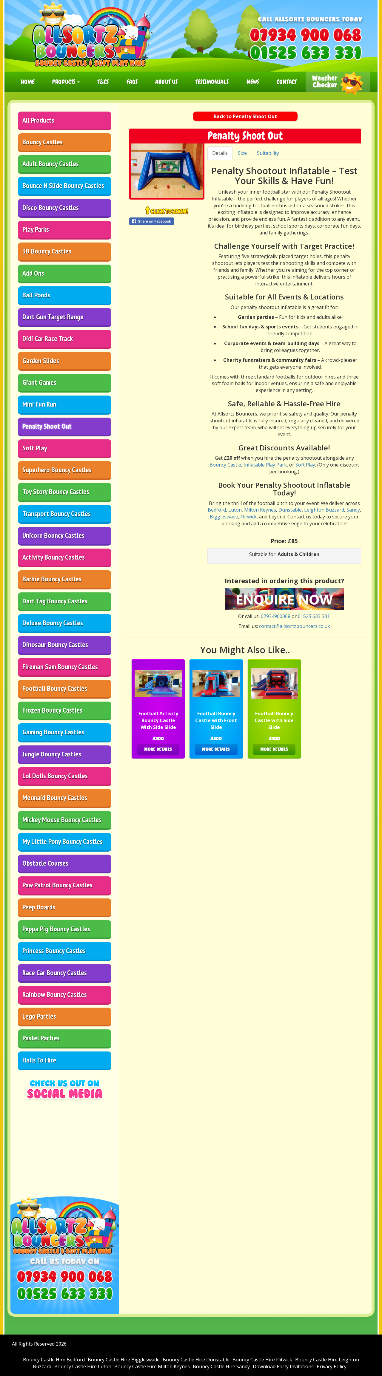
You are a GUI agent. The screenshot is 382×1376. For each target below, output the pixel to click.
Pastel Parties (41, 1038)
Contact (287, 82)
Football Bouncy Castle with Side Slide (274, 720)
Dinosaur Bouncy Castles (55, 644)
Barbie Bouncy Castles (51, 578)
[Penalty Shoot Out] (167, 170)
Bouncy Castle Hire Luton (82, 1366)
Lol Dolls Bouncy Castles (55, 775)
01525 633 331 (314, 616)
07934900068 (275, 616)
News (253, 82)
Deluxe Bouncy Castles (52, 622)
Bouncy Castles (42, 141)
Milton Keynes (260, 509)
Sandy (353, 509)
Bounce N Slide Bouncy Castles (63, 185)
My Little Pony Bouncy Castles (62, 841)
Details (220, 153)
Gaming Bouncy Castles (53, 731)
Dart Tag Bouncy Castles (54, 601)
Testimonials (212, 82)
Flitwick (249, 516)
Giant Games (39, 382)
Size (242, 153)
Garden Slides (40, 360)
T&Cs (103, 82)
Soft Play (34, 448)
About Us (166, 82)
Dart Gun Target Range (53, 316)
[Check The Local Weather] (338, 82)
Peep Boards (38, 907)
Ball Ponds (36, 294)
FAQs (132, 82)
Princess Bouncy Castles (54, 950)
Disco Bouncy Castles (50, 207)
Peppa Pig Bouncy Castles (56, 928)
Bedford (217, 509)
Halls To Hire (39, 1060)
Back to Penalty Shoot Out (245, 116)
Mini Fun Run (39, 404)
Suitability (268, 153)
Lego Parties (39, 1016)
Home (28, 82)
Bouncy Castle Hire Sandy (221, 1366)
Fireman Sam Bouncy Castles (60, 666)
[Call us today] (306, 34)
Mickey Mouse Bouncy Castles (61, 819)
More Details (158, 749)
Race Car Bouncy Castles (54, 972)
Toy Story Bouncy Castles (55, 491)
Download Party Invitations (283, 1366)
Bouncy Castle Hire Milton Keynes (152, 1366)
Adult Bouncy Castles (50, 163)
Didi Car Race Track (47, 338)
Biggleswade (224, 516)
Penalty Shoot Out (47, 426)
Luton (235, 509)
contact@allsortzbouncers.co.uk (294, 626)
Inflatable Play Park (265, 464)
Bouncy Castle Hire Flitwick (262, 1359)
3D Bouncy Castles (46, 251)
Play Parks (35, 229)
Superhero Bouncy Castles (57, 469)
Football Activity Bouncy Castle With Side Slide (158, 720)
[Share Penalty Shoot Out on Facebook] (166, 221)
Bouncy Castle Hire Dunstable (196, 1359)
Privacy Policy (331, 1366)
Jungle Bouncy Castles (51, 754)
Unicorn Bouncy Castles (53, 535)
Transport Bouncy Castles (56, 513)
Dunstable (290, 509)
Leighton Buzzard (324, 509)
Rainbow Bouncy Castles (54, 994)
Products (64, 82)
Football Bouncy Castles (54, 688)
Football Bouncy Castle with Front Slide (216, 720)
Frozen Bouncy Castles (52, 710)
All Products (38, 120)
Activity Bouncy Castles (53, 557)
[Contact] (284, 598)
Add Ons (33, 273)
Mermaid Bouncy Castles (54, 797)
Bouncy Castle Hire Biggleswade (124, 1359)
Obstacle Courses (45, 863)
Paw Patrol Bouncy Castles (57, 884)
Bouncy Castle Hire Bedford (54, 1359)
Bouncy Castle (225, 464)
